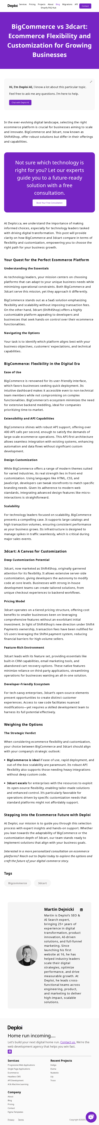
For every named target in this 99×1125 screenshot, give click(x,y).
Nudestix (54, 1072)
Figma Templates (15, 1112)
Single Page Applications (19, 1069)
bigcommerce (17, 883)
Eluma (53, 1069)
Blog (58, 4)
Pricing (32, 4)
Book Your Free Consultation (49, 202)
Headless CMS (14, 1076)
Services (23, 4)
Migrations (67, 4)
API (76, 4)
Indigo (53, 1065)
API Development (16, 1080)
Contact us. (68, 1042)
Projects (41, 4)
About (50, 4)
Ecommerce (13, 1072)
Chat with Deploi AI (20, 102)
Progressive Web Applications (21, 1065)
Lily (51, 1076)
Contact (85, 6)
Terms (21, 1119)
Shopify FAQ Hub (48, 7)
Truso (53, 1080)
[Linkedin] (80, 909)
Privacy (11, 1119)
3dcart (42, 883)
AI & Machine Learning (18, 1084)
